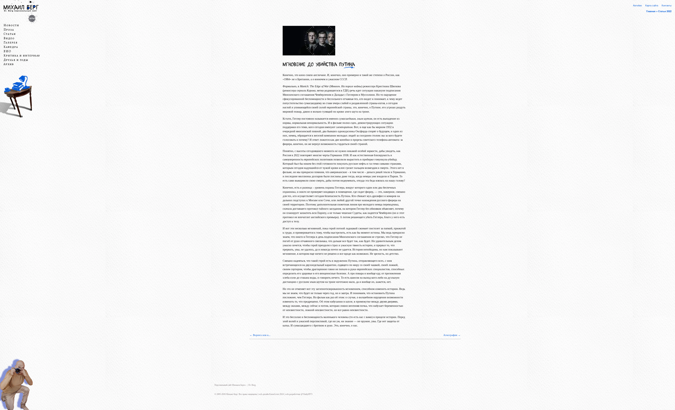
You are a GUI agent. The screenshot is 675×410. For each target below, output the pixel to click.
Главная (650, 11)
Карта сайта (651, 5)
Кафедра (11, 47)
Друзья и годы (16, 60)
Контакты (666, 5)
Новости (11, 25)
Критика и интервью (22, 56)
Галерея (11, 43)
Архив (9, 64)
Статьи (10, 34)
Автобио (637, 5)
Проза (9, 29)
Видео (9, 38)
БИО (7, 51)
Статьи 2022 (664, 11)
